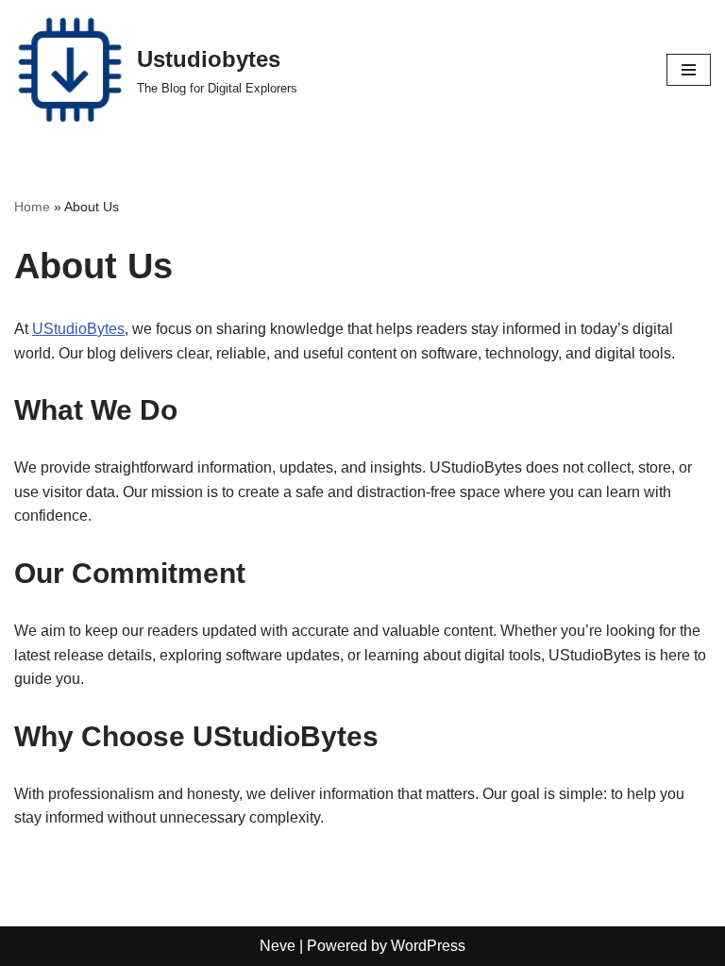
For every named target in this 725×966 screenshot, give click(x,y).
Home (32, 206)
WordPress (428, 946)
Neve (277, 946)
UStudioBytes (78, 329)
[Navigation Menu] (688, 70)
